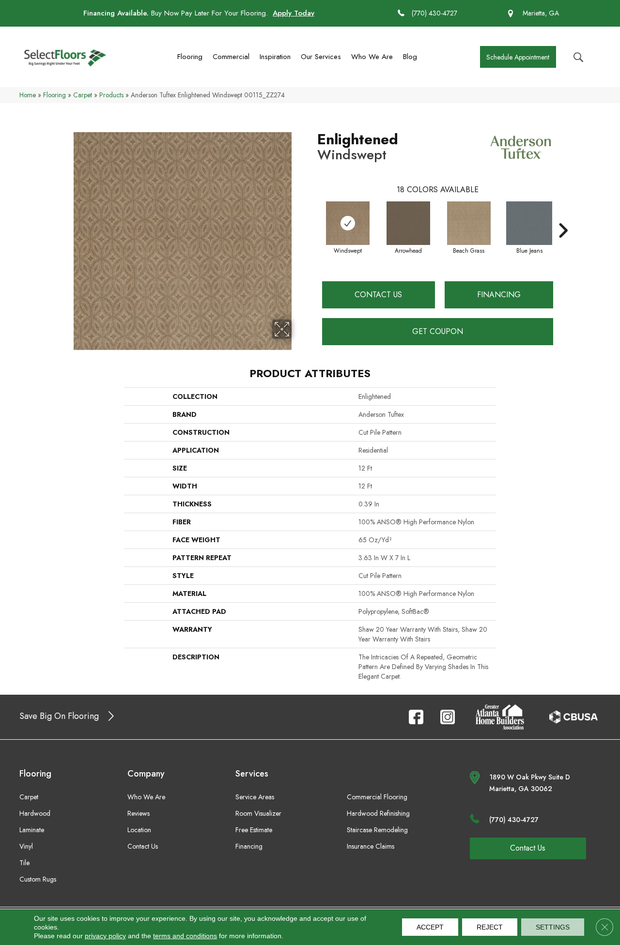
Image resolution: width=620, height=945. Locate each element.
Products (111, 95)
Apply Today (293, 13)
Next (563, 216)
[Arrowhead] (408, 223)
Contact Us (378, 294)
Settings (553, 927)
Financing (499, 294)
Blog (410, 56)
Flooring (189, 56)
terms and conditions (185, 936)
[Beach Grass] (469, 223)
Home (27, 95)
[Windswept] (348, 223)
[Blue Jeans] (529, 223)
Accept (430, 927)
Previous (312, 216)
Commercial (231, 56)
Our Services (321, 56)
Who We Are (372, 56)
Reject (490, 927)
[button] (518, 57)
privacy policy (105, 936)
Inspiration (275, 56)
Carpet (82, 95)
